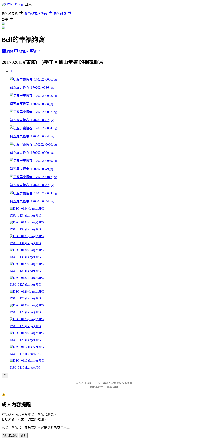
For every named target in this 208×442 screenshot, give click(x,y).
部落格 (24, 52)
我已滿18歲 (10, 435)
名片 (37, 52)
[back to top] (5, 375)
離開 (23, 435)
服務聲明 (112, 387)
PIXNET (89, 382)
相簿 (10, 52)
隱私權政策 (96, 387)
